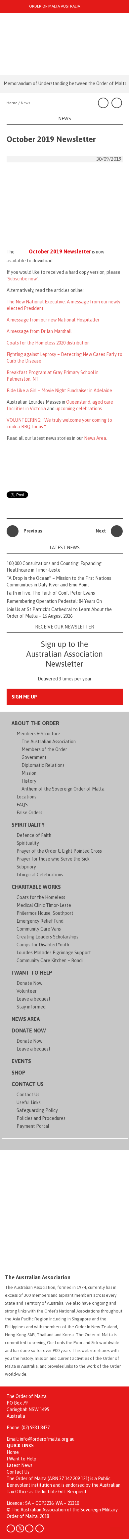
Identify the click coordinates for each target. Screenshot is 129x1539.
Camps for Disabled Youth (43, 944)
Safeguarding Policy (37, 1110)
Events (21, 1061)
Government (34, 757)
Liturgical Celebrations (40, 874)
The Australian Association (49, 741)
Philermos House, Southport (45, 913)
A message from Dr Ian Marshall (39, 331)
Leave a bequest (34, 999)
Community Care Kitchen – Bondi (50, 960)
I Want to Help (32, 972)
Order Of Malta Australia (54, 6)
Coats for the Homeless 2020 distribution (48, 342)
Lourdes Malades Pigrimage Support (54, 952)
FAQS (22, 804)
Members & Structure (38, 733)
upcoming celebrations (79, 408)
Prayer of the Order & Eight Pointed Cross (59, 851)
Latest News (19, 1465)
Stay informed (31, 1006)
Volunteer (27, 991)
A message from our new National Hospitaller (53, 319)
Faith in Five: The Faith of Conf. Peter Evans (51, 593)
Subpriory (26, 866)
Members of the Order (44, 749)
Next (101, 530)
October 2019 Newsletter (60, 251)
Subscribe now (22, 278)
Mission (29, 773)
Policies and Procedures (41, 1118)
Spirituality (28, 824)
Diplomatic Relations (43, 765)
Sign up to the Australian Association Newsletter (64, 654)
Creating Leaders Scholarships (47, 936)
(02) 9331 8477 (36, 1427)
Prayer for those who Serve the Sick (53, 859)
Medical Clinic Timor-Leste (44, 905)
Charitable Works (36, 886)
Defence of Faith (34, 835)
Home (13, 1452)
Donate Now (29, 983)
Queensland (78, 402)
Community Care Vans (39, 929)
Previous (32, 530)
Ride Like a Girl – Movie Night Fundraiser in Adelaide (59, 390)
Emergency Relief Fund (40, 921)
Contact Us (28, 1084)
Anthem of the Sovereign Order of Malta (63, 789)
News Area (95, 438)
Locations (26, 796)
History (29, 781)
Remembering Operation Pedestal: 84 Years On (54, 601)
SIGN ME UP (24, 696)
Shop (18, 1072)
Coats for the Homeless (41, 897)
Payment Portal (33, 1126)
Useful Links (29, 1102)
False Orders (29, 812)
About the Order (35, 723)
